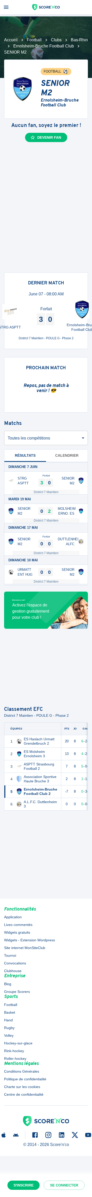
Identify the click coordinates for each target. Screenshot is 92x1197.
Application (13, 917)
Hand (8, 1020)
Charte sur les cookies (22, 1087)
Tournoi (10, 955)
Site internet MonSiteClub (24, 948)
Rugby (9, 1028)
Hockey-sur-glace (18, 1043)
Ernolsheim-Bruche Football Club (43, 46)
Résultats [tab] (25, 455)
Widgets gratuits (17, 932)
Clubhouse (12, 971)
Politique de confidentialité (25, 1079)
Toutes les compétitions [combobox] (29, 438)
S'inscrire (23, 1185)
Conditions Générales (21, 1071)
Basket (9, 1012)
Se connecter (64, 1185)
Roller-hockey (15, 1058)
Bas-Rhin (79, 40)
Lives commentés (18, 925)
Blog (7, 984)
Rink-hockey (14, 1051)
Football (34, 40)
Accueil (11, 40)
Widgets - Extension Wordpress (29, 940)
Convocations (15, 963)
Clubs (56, 40)
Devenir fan (49, 137)
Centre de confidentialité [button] (23, 1094)
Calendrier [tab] (66, 455)
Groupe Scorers (17, 992)
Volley (9, 1035)
